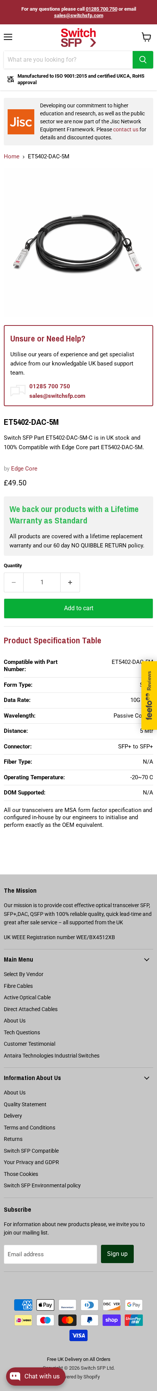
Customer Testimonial (29, 1044)
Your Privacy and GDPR (31, 1162)
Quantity (13, 565)
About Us (15, 1021)
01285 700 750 (101, 9)
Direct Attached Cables (31, 1009)
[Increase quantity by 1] (70, 582)
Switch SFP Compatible (31, 1151)
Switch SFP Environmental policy (42, 1185)
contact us (125, 129)
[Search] (143, 60)
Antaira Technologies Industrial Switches (51, 1056)
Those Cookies (21, 1174)
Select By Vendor (23, 974)
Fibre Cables (18, 986)
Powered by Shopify (78, 1377)
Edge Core (24, 468)
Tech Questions (22, 1032)
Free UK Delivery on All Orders (79, 1359)
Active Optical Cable (27, 997)
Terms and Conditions (29, 1128)
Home (11, 156)
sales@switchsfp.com (78, 15)
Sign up (117, 1253)
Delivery (13, 1116)
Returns (13, 1139)
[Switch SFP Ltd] (78, 37)
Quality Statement (25, 1104)
